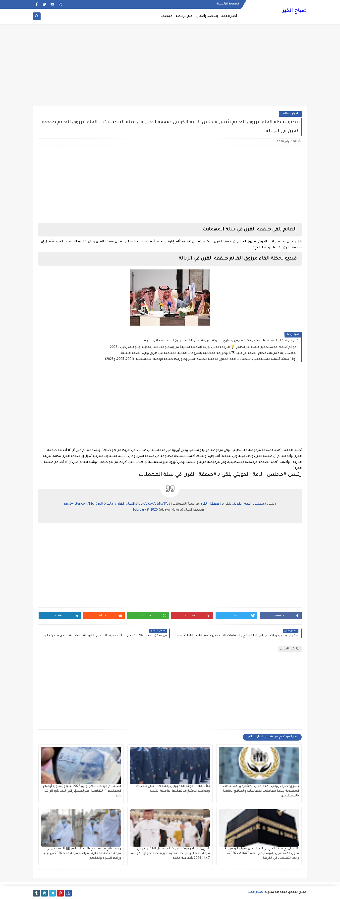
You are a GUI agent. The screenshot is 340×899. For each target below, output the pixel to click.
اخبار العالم (290, 113)
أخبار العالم (229, 16)
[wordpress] (44, 893)
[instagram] (60, 4)
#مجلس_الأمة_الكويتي (249, 504)
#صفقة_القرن (211, 504)
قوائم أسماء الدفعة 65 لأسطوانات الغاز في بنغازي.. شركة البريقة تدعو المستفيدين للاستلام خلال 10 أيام (220, 340)
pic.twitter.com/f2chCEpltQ (85, 504)
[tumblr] (36, 893)
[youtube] (52, 4)
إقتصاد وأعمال (207, 16)
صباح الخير (294, 11)
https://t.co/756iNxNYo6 (152, 504)
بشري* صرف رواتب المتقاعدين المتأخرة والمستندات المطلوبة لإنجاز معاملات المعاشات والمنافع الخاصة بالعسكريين (261, 791)
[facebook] (36, 4)
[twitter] (44, 4)
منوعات (166, 16)
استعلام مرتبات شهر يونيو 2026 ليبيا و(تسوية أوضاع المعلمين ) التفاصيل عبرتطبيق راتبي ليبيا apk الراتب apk (82, 791)
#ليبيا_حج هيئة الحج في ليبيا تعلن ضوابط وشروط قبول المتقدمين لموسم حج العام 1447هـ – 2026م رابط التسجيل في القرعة (262, 853)
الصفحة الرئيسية (227, 3)
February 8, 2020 (145, 510)
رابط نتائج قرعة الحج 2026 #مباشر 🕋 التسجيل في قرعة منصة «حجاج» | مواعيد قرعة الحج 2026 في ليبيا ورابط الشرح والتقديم (82, 853)
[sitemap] (68, 893)
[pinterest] (60, 893)
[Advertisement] (170, 67)
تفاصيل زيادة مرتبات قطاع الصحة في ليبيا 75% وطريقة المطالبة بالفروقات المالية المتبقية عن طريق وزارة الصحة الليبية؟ (207, 353)
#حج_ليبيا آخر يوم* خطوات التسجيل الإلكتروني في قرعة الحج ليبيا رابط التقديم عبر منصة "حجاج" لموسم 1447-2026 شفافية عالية (170, 853)
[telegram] (52, 893)
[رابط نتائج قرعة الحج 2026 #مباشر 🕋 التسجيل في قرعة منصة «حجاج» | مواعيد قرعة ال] (81, 828)
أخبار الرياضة (184, 16)
